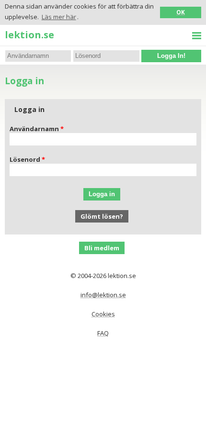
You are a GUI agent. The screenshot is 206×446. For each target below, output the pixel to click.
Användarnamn (34, 128)
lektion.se (29, 34)
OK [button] (180, 12)
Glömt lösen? (101, 216)
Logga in (102, 194)
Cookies (103, 314)
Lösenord (25, 159)
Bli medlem (101, 248)
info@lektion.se (103, 294)
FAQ (103, 333)
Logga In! (171, 55)
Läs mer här (59, 16)
